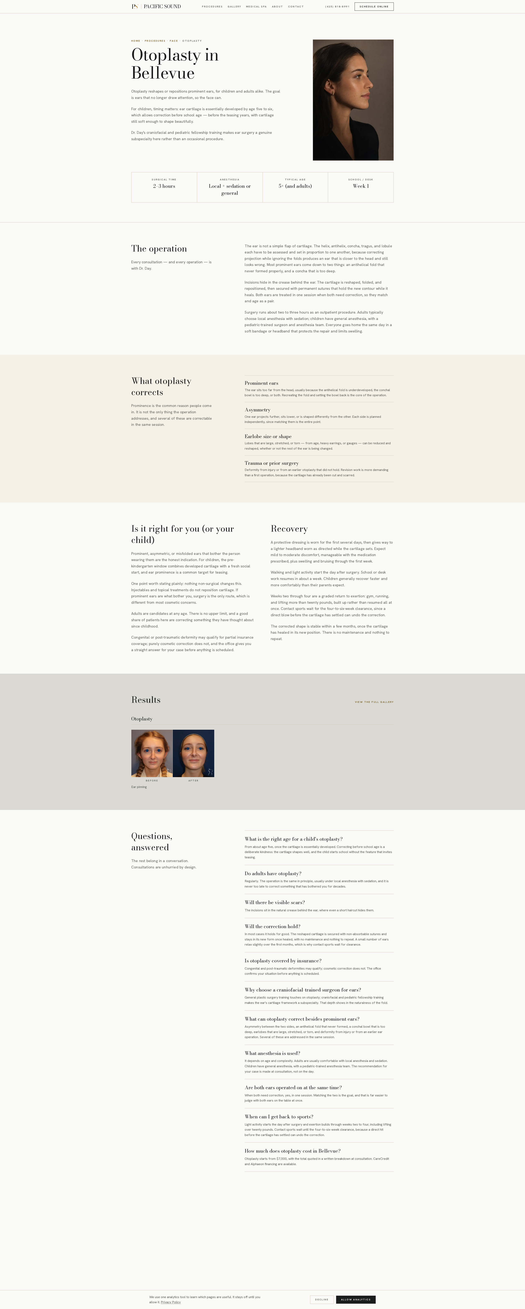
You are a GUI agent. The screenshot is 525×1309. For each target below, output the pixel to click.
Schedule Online (374, 6)
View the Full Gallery (374, 702)
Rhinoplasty (186, 1210)
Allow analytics (356, 1299)
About (277, 6)
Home (135, 40)
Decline (322, 1299)
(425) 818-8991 (337, 6)
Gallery (234, 6)
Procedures (212, 6)
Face (174, 40)
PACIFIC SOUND (162, 6)
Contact (296, 6)
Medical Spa (256, 6)
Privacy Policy (171, 1302)
